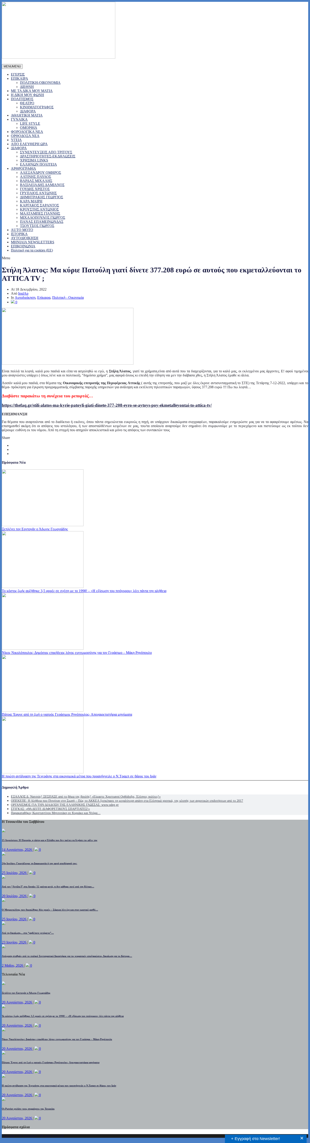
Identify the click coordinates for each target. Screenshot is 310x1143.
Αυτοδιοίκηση (25, 297)
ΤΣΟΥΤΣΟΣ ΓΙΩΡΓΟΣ (37, 226)
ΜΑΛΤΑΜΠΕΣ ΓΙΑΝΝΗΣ (40, 213)
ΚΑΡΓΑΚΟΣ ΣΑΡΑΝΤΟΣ (39, 205)
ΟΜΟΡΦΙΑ (28, 127)
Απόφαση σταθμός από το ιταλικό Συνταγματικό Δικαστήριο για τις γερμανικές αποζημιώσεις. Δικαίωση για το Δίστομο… (67, 956)
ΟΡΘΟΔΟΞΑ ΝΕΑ (25, 136)
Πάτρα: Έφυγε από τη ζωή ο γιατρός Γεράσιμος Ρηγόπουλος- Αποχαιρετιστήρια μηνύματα (67, 714)
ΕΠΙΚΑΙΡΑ (19, 78)
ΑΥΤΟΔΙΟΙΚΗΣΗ (24, 238)
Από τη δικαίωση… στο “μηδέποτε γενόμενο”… (28, 932)
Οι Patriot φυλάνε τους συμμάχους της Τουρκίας (28, 1108)
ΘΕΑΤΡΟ (27, 103)
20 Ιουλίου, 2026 (14, 896)
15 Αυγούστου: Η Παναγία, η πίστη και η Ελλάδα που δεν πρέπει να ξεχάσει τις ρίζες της (49, 840)
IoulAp (23, 293)
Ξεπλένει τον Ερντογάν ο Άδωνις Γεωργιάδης (35, 529)
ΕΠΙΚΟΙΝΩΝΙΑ (23, 246)
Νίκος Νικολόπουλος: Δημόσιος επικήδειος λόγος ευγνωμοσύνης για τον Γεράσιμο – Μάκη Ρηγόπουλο (77, 653)
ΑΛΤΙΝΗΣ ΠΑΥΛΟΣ (35, 177)
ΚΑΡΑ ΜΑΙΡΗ (31, 201)
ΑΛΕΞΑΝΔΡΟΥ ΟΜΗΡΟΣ (40, 172)
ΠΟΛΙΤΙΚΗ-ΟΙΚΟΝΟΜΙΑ (40, 83)
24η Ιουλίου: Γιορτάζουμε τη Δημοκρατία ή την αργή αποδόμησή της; (39, 863)
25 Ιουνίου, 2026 (14, 919)
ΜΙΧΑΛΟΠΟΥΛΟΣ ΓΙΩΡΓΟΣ (42, 217)
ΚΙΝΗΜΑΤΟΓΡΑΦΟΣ (37, 107)
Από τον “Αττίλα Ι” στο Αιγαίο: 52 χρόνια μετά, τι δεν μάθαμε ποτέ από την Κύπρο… (48, 886)
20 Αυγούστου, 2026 (17, 1002)
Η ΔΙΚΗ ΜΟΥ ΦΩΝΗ (27, 95)
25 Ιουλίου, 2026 (14, 873)
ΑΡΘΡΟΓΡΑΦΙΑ (23, 168)
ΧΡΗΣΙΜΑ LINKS (34, 160)
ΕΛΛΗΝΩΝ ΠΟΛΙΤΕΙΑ (38, 164)
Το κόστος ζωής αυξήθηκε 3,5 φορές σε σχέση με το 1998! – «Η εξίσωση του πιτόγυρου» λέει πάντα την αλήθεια (84, 591)
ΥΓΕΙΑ (16, 140)
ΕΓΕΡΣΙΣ (18, 74)
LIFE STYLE (30, 123)
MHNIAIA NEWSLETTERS (32, 242)
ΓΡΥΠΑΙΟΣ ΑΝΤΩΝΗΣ (38, 193)
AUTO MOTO (22, 230)
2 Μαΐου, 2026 (13, 965)
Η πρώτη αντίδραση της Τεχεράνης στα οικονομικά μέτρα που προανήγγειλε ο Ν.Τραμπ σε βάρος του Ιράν (79, 776)
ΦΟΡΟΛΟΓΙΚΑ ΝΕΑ (27, 132)
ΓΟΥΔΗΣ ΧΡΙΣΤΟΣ (35, 189)
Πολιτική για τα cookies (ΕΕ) (32, 250)
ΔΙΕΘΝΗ (27, 87)
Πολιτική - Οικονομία (68, 297)
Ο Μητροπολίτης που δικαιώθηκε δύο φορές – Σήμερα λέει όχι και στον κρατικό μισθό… (50, 909)
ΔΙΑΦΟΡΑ (28, 111)
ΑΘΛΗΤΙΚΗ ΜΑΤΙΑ (27, 115)
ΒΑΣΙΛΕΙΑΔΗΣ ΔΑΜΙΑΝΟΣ (42, 185)
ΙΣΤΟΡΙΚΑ (19, 234)
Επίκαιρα (43, 297)
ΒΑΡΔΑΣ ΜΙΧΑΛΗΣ (36, 181)
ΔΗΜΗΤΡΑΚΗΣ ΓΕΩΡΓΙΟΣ (41, 197)
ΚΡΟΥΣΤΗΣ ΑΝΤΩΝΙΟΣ (39, 209)
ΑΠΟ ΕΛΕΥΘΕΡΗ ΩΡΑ (29, 144)
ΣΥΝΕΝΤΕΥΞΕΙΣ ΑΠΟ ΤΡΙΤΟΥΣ (46, 152)
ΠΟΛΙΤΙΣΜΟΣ (22, 99)
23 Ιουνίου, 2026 (14, 942)
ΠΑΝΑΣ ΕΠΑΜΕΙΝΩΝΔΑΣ (41, 222)
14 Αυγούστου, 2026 (17, 850)
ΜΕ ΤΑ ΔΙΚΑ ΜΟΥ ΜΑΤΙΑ (32, 91)
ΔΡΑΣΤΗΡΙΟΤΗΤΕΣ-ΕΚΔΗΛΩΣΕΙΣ (47, 156)
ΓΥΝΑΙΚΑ (19, 119)
